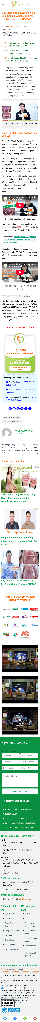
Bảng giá (8, 935)
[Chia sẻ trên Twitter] (18, 409)
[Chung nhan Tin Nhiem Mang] (23, 1003)
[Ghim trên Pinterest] (26, 409)
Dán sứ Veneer (11, 919)
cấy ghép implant (14, 417)
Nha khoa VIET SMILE (14, 26)
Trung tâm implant (12, 931)
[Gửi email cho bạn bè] (22, 409)
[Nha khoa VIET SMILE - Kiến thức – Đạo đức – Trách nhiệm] (20, 4)
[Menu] (3, 4)
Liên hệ (28, 919)
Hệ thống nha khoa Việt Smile (12, 421)
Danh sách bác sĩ (11, 949)
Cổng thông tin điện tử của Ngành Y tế (14, 998)
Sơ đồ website (10, 945)
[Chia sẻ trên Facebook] (14, 409)
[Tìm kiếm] (37, 4)
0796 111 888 (25, 899)
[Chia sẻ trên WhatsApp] (10, 409)
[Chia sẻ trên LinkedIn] (30, 409)
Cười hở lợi (9, 914)
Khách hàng (9, 940)
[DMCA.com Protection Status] (8, 1003)
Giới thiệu (28, 914)
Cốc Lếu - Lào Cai (10, 873)
